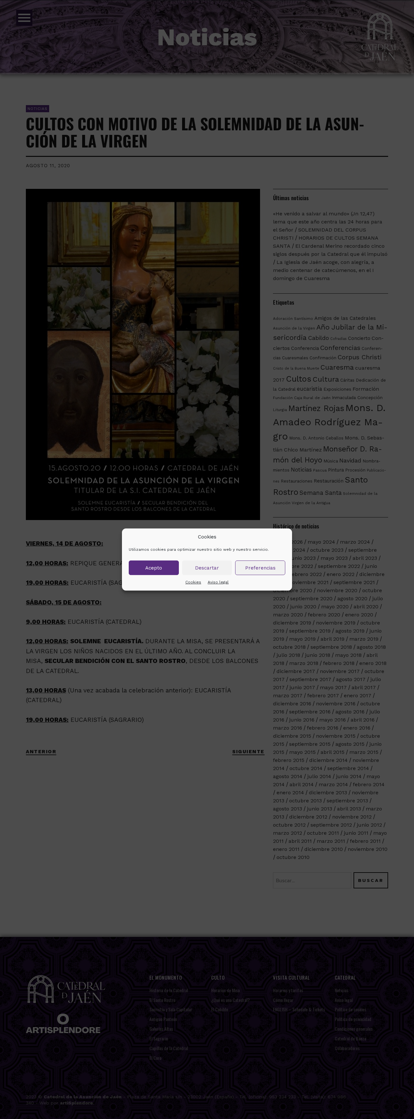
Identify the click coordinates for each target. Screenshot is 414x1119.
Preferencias (260, 568)
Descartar (207, 568)
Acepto (153, 568)
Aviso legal (218, 582)
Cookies (193, 582)
